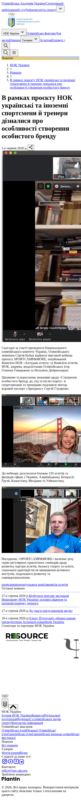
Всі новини (10, 745)
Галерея (27, 40)
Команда (38, 715)
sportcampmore (12, 584)
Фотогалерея (11, 753)
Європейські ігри (19, 734)
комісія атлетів (58, 584)
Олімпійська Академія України (23, 3)
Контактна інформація (27, 723)
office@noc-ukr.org (14, 770)
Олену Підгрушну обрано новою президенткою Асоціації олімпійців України (39, 620)
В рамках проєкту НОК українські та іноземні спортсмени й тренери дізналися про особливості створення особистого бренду (42, 83)
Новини (15, 40)
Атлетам (46, 40)
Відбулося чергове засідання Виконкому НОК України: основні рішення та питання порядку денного (35, 599)
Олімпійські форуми (41, 33)
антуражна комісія (35, 584)
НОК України (11, 33)
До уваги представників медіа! (50, 611)
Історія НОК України (17, 715)
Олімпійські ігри (13, 730)
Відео (24, 753)
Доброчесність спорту (40, 10)
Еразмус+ (58, 40)
